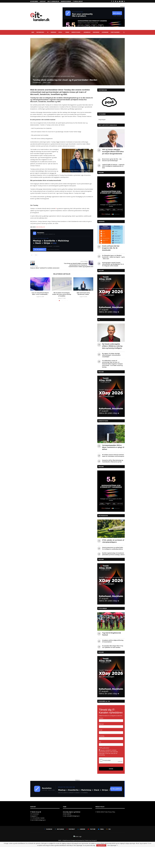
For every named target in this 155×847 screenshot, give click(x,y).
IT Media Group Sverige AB (90, 840)
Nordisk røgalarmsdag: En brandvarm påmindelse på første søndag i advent (113, 553)
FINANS (67, 32)
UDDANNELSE (87, 32)
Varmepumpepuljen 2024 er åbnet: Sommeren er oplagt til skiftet (113, 447)
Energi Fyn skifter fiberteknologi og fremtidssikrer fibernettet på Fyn (112, 461)
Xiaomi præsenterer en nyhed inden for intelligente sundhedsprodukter (112, 548)
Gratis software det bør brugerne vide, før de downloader (110, 248)
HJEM (32, 32)
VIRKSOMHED (96, 32)
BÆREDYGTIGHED (76, 32)
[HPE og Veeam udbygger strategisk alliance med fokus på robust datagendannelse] (111, 138)
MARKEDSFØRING (66, 1)
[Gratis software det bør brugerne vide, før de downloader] (111, 234)
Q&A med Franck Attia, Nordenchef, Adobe (61, 293)
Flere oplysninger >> (112, 845)
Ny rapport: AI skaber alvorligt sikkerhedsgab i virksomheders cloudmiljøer (111, 355)
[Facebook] (111, 1)
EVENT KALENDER (115, 32)
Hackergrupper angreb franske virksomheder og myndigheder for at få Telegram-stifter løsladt (113, 264)
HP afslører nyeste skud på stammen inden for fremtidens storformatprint (113, 455)
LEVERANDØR (105, 32)
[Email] (122, 1)
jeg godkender (101, 845)
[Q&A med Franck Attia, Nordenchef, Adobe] (62, 284)
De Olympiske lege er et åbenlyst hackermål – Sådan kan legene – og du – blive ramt (113, 257)
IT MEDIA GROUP (78, 1)
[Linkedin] (117, 1)
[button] (32, 289)
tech (36, 255)
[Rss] (124, 1)
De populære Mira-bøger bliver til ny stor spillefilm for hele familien (112, 646)
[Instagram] (113, 1)
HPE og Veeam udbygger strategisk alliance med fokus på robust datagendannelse (113, 151)
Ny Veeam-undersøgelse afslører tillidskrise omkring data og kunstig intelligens (112, 346)
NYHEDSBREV (34, 1)
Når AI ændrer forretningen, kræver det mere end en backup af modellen (40, 294)
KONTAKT (43, 1)
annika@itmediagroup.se (73, 816)
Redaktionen (37, 82)
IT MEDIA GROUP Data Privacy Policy (105, 812)
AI (47, 32)
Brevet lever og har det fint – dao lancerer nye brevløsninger (112, 159)
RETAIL (60, 32)
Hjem (34, 76)
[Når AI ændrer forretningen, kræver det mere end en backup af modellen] (40, 284)
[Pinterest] (115, 1)
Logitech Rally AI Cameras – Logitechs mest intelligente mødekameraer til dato (113, 166)
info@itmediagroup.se (40, 820)
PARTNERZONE (40, 32)
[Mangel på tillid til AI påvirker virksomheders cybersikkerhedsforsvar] (83, 284)
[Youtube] (119, 1)
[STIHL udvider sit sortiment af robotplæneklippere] (111, 529)
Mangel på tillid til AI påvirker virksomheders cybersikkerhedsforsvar (83, 294)
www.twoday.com (40, 227)
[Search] (124, 32)
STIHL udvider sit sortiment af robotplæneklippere (113, 541)
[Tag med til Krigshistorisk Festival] (111, 621)
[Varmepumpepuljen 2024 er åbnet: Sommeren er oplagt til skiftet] (111, 434)
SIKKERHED (53, 32)
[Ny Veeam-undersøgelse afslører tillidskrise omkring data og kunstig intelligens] (111, 333)
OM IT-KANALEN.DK (53, 1)
